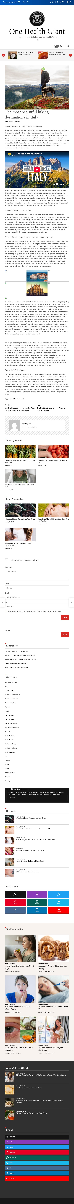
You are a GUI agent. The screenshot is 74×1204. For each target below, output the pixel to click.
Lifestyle (7, 760)
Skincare (7, 777)
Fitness (7, 711)
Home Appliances (10, 752)
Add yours (35, 560)
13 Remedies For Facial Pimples (27, 872)
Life (6, 756)
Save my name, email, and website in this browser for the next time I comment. (35, 611)
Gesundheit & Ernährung (12, 727)
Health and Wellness (11, 748)
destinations (19, 399)
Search (7, 631)
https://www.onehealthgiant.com (30, 427)
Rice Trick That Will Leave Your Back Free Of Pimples (20, 655)
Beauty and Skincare (11, 682)
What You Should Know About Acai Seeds (20, 519)
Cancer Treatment (10, 690)
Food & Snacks (9, 719)
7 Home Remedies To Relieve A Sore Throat (31, 1113)
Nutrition (7, 764)
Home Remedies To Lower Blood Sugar (16, 667)
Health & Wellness (10, 740)
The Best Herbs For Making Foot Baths (16, 663)
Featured (7, 707)
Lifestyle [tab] (25, 1068)
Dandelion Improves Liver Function (28, 1088)
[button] (3, 55)
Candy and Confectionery (12, 694)
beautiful (12, 399)
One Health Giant (37, 31)
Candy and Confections (11, 699)
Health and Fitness (10, 744)
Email (7, 593)
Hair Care (7, 731)
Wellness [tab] (16, 1068)
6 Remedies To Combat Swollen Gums (56, 53)
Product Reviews (10, 772)
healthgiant (17, 121)
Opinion (7, 768)
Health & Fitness (9, 736)
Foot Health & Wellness (11, 723)
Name (7, 584)
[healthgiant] (14, 425)
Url (6, 602)
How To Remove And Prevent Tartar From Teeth (26, 53)
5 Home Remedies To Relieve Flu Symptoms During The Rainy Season (41, 1075)
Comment (8, 567)
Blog (6, 686)
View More (12, 797)
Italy (24, 399)
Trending (7, 781)
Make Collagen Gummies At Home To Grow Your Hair (20, 659)
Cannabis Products (10, 703)
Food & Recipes (9, 715)
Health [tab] (8, 1068)
